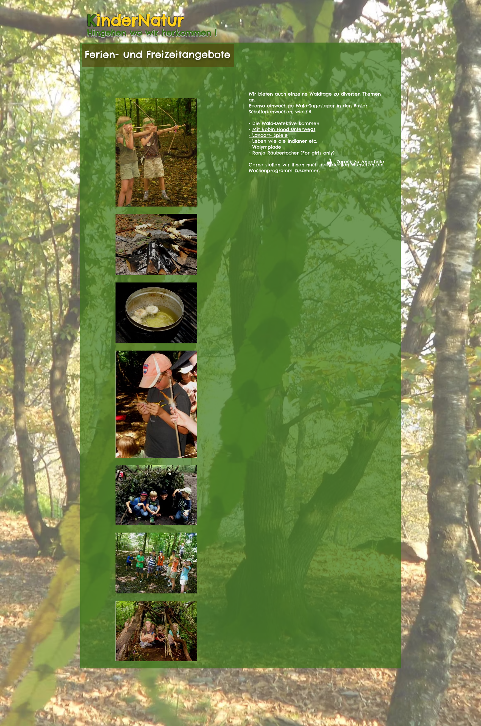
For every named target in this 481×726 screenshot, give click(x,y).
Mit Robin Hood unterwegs (283, 129)
